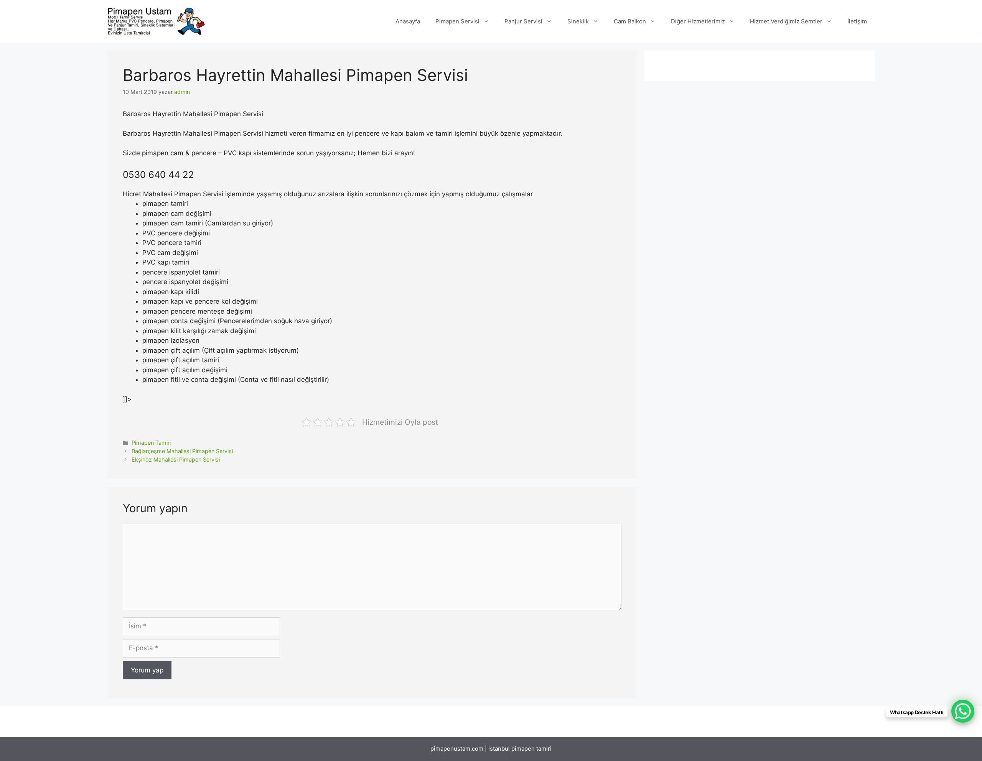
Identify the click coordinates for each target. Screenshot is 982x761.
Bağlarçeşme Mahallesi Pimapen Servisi (182, 451)
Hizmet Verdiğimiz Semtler (786, 21)
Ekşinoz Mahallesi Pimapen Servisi (176, 459)
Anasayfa (407, 21)
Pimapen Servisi (457, 21)
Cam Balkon (630, 21)
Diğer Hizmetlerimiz (698, 21)
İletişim (857, 21)
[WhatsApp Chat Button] (962, 711)
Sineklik (578, 21)
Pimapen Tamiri (151, 442)
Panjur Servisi (523, 21)
